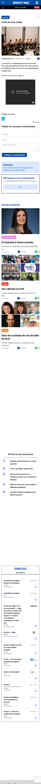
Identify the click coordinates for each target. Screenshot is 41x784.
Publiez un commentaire (14, 154)
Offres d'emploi (20, 7)
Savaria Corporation (9, 597)
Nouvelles (5, 17)
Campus (4, 330)
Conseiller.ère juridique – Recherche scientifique (12, 581)
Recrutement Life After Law (10, 636)
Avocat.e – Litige (9, 632)
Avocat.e (7, 684)
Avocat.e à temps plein (11, 672)
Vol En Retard (7, 690)
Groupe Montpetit (8, 587)
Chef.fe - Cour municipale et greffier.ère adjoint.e (12, 660)
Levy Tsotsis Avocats (9, 627)
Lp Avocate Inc (7, 676)
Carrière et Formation (8, 237)
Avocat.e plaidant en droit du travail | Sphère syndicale (13, 647)
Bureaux (5, 284)
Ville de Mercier (7, 665)
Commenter (23, 252)
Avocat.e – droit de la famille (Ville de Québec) (12, 712)
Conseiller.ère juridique (12, 593)
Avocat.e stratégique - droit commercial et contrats (11, 699)
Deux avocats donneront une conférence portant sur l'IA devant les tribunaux (23, 477)
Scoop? (37, 7)
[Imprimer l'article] (38, 251)
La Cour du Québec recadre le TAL (21, 468)
